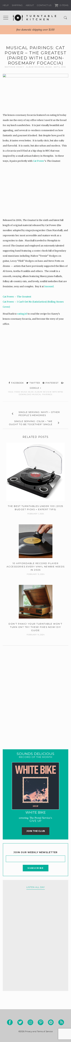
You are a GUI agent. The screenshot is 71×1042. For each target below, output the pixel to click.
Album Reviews (35, 67)
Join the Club (35, 831)
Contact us (44, 5)
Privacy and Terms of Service (39, 1031)
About (30, 5)
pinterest (52, 383)
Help (6, 5)
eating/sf (22, 313)
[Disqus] (35, 692)
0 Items (63, 5)
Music (49, 67)
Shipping (17, 5)
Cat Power (38, 161)
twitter (34, 383)
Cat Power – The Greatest (17, 296)
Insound (49, 286)
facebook (17, 383)
